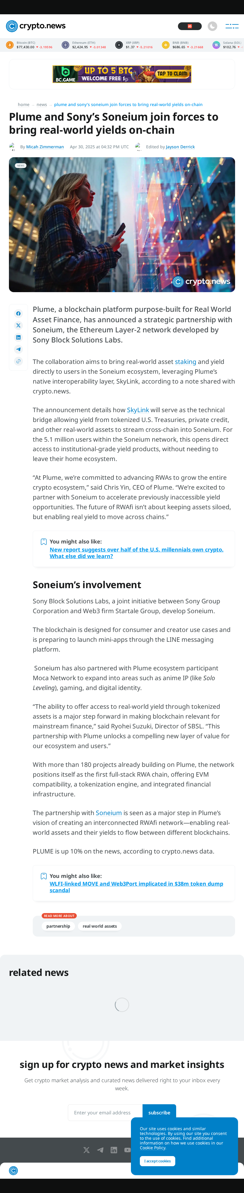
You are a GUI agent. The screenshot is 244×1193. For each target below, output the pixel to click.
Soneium (109, 813)
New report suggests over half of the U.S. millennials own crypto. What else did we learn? (136, 553)
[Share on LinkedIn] (18, 337)
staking (185, 361)
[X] (88, 1150)
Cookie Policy (152, 1147)
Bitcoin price (29, 45)
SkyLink (138, 410)
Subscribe (159, 1112)
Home (23, 104)
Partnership (58, 926)
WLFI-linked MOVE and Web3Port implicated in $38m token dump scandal (136, 887)
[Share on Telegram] (18, 349)
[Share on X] (18, 325)
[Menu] (232, 26)
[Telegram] (101, 1150)
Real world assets (100, 926)
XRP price (134, 45)
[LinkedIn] (115, 1150)
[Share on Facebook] (18, 313)
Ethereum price (84, 45)
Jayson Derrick (180, 146)
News (42, 104)
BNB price (183, 45)
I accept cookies (157, 1161)
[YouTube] (129, 1150)
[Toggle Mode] (212, 26)
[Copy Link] (18, 361)
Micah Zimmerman (45, 146)
